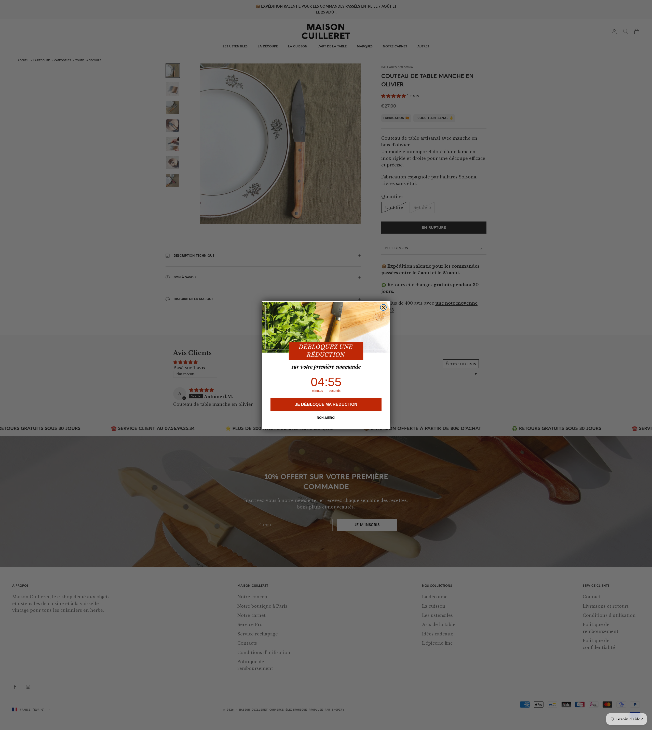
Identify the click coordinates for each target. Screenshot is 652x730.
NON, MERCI (326, 418)
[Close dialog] (383, 307)
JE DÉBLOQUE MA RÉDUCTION (326, 404)
